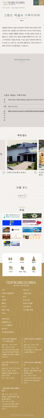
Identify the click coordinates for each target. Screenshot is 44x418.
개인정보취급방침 (8, 332)
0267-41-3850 (10, 401)
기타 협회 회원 (28, 310)
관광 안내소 (6, 319)
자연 (3, 296)
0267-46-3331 (13, 106)
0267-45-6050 (10, 378)
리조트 (4, 300)
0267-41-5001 (32, 375)
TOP (3, 290)
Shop (4, 313)
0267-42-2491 (32, 347)
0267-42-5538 (10, 347)
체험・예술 (5, 310)
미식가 (4, 306)
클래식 (4, 303)
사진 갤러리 (27, 306)
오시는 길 (26, 300)
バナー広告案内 (7, 325)
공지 (24, 296)
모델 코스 (26, 290)
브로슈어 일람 (27, 303)
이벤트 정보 (27, 293)
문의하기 (5, 328)
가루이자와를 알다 (8, 293)
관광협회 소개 (6, 322)
